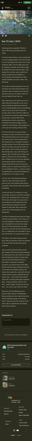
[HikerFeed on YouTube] (18, 430)
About (7, 424)
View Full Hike (17, 364)
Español (19, 435)
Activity (19, 12)
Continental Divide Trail (24, 354)
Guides (21, 412)
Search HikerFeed (24, 415)
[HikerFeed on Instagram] (14, 430)
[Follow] (29, 8)
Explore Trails (23, 409)
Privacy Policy (23, 422)
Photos (13, 12)
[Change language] (19, 2)
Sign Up (27, 2)
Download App (8, 411)
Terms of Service (24, 425)
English (13, 435)
